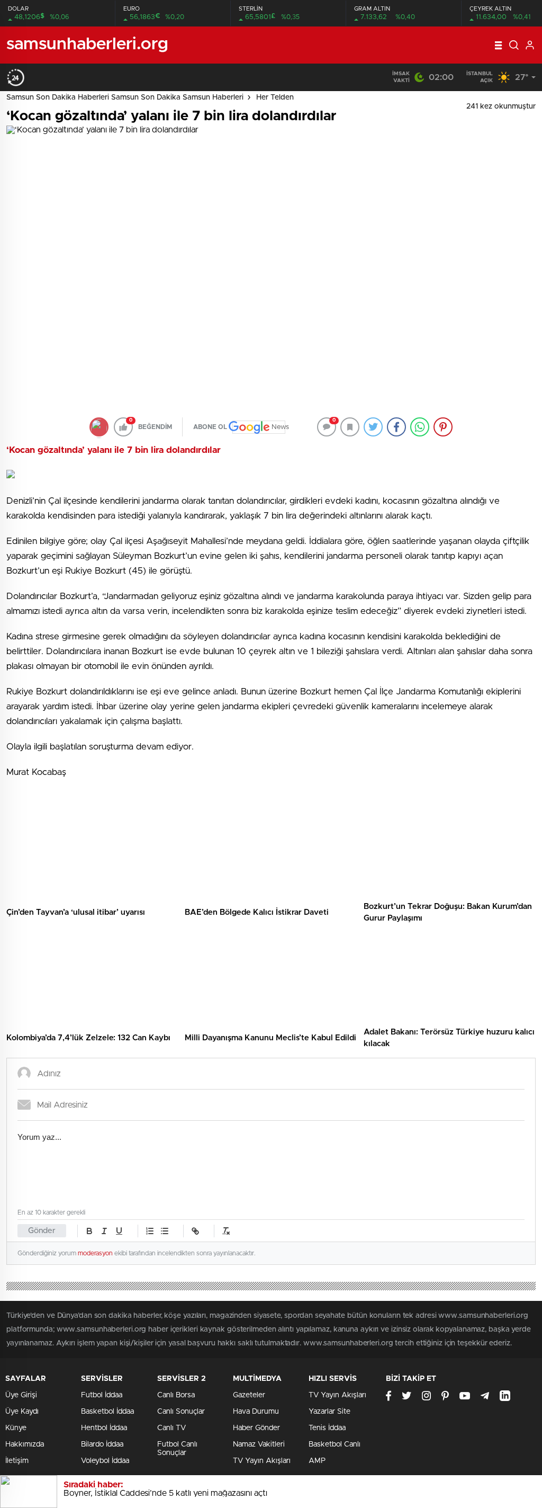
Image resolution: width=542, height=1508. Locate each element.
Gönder (42, 1231)
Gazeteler (249, 1395)
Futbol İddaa (101, 1395)
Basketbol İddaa (107, 1411)
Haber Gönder (256, 1428)
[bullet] (164, 1231)
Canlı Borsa (176, 1395)
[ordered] (149, 1231)
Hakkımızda (24, 1444)
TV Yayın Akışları (262, 1461)
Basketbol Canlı (334, 1444)
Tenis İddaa (327, 1428)
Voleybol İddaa (105, 1461)
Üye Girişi (21, 1395)
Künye (15, 1428)
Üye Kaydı (22, 1411)
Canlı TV (171, 1428)
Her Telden (275, 97)
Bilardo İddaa (102, 1444)
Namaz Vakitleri (259, 1444)
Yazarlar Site (329, 1411)
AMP (317, 1461)
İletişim (17, 1461)
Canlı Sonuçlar (181, 1411)
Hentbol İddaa (104, 1428)
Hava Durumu (256, 1411)
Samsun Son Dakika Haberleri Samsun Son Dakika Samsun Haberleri (124, 97)
